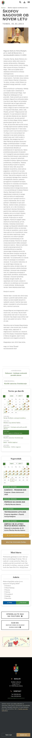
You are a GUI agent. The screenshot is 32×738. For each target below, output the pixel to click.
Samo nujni (9, 735)
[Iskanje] (20, 2)
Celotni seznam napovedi (16, 535)
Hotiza (8, 592)
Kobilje (8, 596)
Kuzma (8, 590)
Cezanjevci (9, 594)
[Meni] (29, 2)
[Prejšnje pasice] (2, 644)
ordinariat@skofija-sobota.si (16, 698)
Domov (3, 7)
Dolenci (8, 585)
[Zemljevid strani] (24, 2)
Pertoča (8, 598)
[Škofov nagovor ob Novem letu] (16, 36)
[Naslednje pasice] (29, 644)
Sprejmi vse (23, 735)
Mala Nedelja (10, 588)
